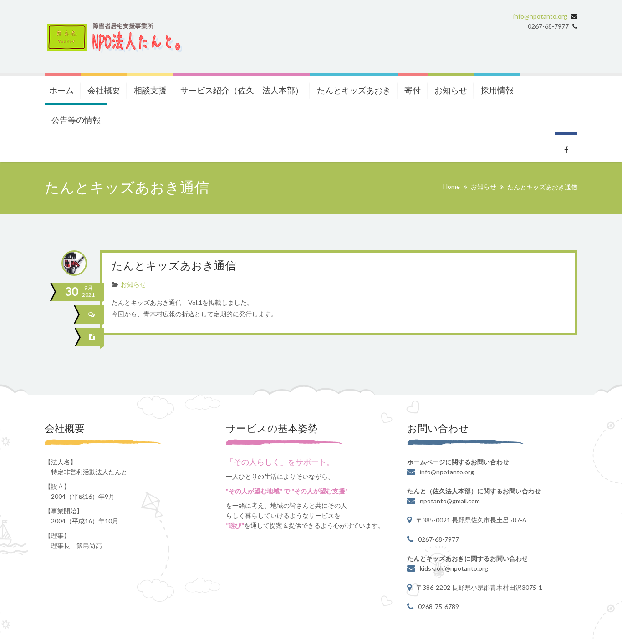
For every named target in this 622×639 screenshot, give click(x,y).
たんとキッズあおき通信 (174, 266)
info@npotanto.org (540, 16)
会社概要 (103, 90)
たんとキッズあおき (354, 90)
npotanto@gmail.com (450, 501)
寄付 (412, 90)
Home (451, 186)
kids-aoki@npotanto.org (454, 568)
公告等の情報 (76, 120)
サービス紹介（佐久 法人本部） (241, 90)
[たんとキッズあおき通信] (93, 337)
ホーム (61, 90)
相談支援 (150, 90)
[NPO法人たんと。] (113, 36)
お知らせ (450, 90)
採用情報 (497, 90)
